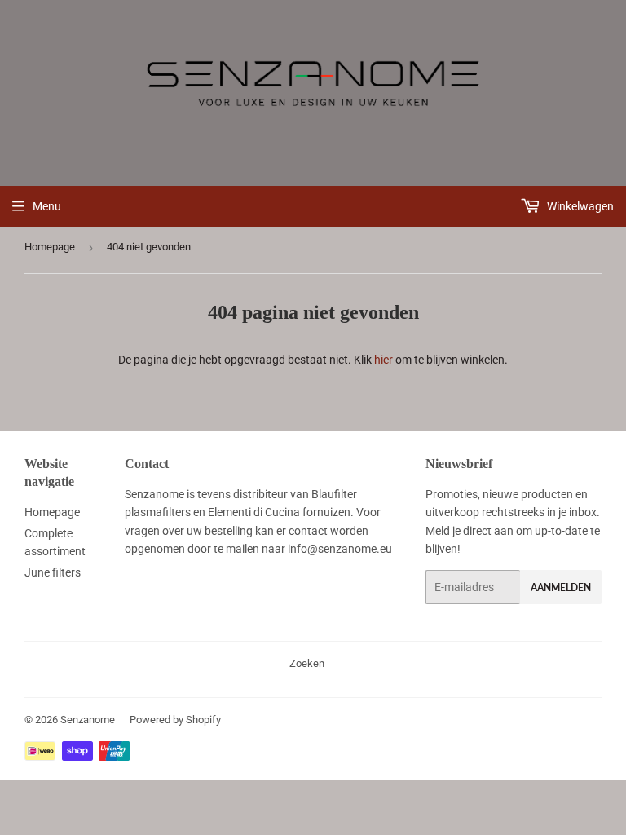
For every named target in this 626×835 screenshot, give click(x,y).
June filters (52, 572)
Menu (47, 206)
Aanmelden (561, 587)
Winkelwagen (579, 206)
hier (383, 359)
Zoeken (306, 663)
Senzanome (87, 720)
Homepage (49, 247)
